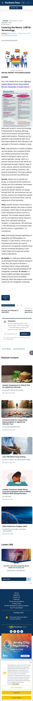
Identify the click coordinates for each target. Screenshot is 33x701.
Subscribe (24, 334)
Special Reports (6, 349)
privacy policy (9, 339)
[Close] (31, 662)
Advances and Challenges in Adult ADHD (9, 311)
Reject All (16, 692)
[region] (16, 680)
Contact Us (16, 597)
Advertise (16, 595)
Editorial (16, 599)
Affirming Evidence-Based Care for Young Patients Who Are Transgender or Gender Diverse (16, 84)
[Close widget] (29, 636)
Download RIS (6, 297)
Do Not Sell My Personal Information (16, 606)
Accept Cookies (16, 697)
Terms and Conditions (16, 601)
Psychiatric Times (6, 22)
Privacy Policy (16, 603)
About (17, 593)
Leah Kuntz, (22, 529)
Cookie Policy (15, 684)
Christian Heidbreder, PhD (12, 427)
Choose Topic (14, 8)
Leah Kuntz (7, 496)
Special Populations (19, 349)
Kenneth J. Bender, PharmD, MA (13, 390)
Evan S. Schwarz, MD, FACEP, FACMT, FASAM (17, 459)
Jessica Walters (7, 531)
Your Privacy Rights (16, 608)
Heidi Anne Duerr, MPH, (11, 529)
